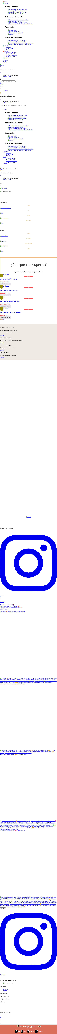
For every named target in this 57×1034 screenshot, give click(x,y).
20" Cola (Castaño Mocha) (8, 279)
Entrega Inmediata (22, 12)
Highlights (16, 31)
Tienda (4, 109)
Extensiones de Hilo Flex (27, 24)
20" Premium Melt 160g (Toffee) (10, 301)
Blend (28, 215)
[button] (0, 66)
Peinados (8, 49)
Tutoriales (5, 151)
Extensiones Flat (21, 21)
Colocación (8, 47)
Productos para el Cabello (27, 43)
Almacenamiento (21, 41)
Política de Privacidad (11, 56)
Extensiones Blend (22, 22)
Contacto (5, 163)
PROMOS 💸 (19, 13)
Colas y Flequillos (22, 40)
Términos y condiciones (11, 55)
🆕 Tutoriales (6, 45)
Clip (29, 205)
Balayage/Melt (19, 32)
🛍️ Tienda (5, 3)
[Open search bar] (0, 79)
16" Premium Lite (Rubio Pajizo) (10, 312)
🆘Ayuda (5, 51)
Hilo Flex (28, 220)
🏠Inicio (5, 2)
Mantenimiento (9, 48)
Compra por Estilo (22, 9)
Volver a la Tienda (7, 76)
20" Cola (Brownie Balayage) (9, 290)
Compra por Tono (22, 11)
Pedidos (5, 61)
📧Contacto (6, 58)
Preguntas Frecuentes (11, 52)
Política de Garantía (10, 53)
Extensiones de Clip (23, 20)
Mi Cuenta (5, 60)
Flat (28, 210)
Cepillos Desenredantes (25, 44)
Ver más (2, 319)
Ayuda (4, 157)
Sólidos (14, 30)
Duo (12, 34)
